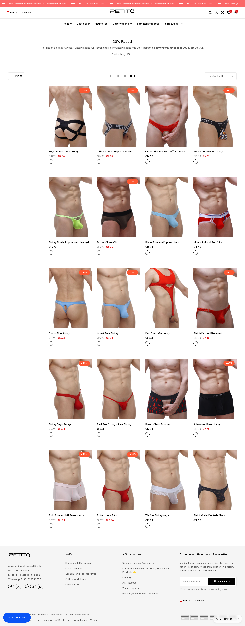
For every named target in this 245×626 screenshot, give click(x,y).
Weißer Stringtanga (157, 515)
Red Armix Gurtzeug (157, 333)
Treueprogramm (131, 588)
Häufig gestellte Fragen (78, 563)
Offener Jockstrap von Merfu (114, 151)
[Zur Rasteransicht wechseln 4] (132, 76)
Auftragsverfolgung (76, 579)
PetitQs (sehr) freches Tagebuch (140, 593)
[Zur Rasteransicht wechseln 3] (124, 76)
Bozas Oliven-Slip (107, 242)
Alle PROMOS (129, 583)
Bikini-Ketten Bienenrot (208, 333)
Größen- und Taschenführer (81, 573)
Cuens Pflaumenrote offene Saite (165, 151)
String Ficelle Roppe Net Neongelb (69, 242)
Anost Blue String (107, 333)
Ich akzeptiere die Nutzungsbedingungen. (206, 589)
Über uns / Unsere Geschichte (138, 563)
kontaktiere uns (74, 568)
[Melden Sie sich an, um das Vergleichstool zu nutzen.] (74, 140)
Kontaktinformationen (75, 620)
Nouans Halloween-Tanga (209, 151)
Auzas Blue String (59, 333)
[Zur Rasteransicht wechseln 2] (118, 76)
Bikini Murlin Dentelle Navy (209, 515)
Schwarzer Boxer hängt (207, 424)
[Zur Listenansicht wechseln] (111, 76)
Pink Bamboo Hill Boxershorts (66, 515)
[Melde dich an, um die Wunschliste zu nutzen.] (66, 140)
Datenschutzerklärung (40, 620)
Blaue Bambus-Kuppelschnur (162, 242)
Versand (94, 620)
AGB (57, 620)
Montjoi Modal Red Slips (208, 242)
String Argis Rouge (60, 424)
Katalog (126, 577)
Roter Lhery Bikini (107, 515)
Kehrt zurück (72, 584)
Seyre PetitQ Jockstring (63, 151)
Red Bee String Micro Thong (114, 424)
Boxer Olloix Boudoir (157, 424)
